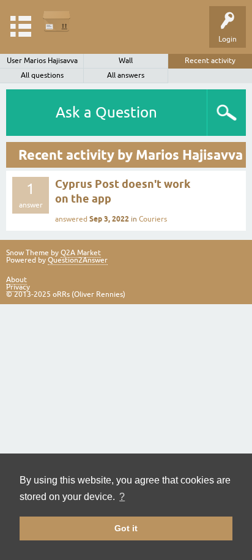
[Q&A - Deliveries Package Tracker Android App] (57, 21)
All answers (125, 75)
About (16, 279)
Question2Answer (78, 260)
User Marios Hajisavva (42, 60)
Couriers (153, 219)
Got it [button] (126, 528)
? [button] (122, 496)
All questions (42, 75)
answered (71, 219)
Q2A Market (81, 252)
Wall (126, 60)
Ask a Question (106, 112)
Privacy (18, 287)
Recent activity (210, 60)
